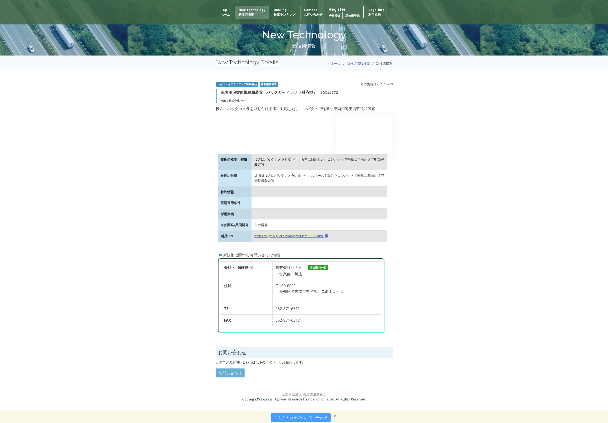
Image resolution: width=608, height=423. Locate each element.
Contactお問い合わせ (313, 12)
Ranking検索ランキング (284, 12)
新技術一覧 (319, 268)
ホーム (336, 63)
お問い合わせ (230, 373)
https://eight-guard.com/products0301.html (289, 236)
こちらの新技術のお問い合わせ (301, 417)
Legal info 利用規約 (376, 12)
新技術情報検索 (358, 63)
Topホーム (225, 12)
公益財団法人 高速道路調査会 (304, 394)
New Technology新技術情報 (251, 12)
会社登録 (335, 15)
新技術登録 (352, 15)
